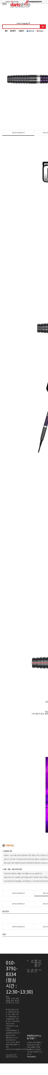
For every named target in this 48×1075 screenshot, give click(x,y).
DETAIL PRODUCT (18, 133)
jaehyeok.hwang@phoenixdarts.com (18, 1049)
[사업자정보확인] (11, 1030)
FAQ (39, 970)
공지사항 (28, 971)
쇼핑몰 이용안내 (39, 963)
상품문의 (32, 971)
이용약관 (32, 961)
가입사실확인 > (32, 1057)
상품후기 (35, 971)
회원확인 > (34, 1037)
